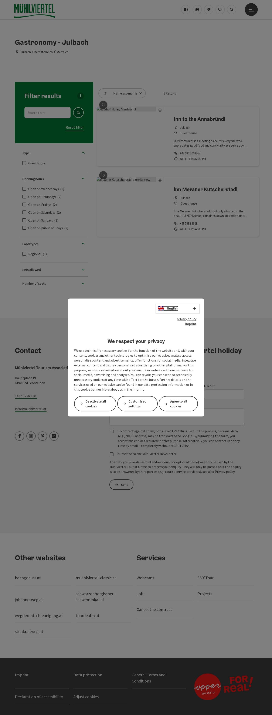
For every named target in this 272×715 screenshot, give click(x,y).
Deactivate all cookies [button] (95, 403)
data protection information (165, 384)
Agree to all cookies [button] (178, 403)
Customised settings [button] (137, 403)
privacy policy (186, 319)
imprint (190, 323)
